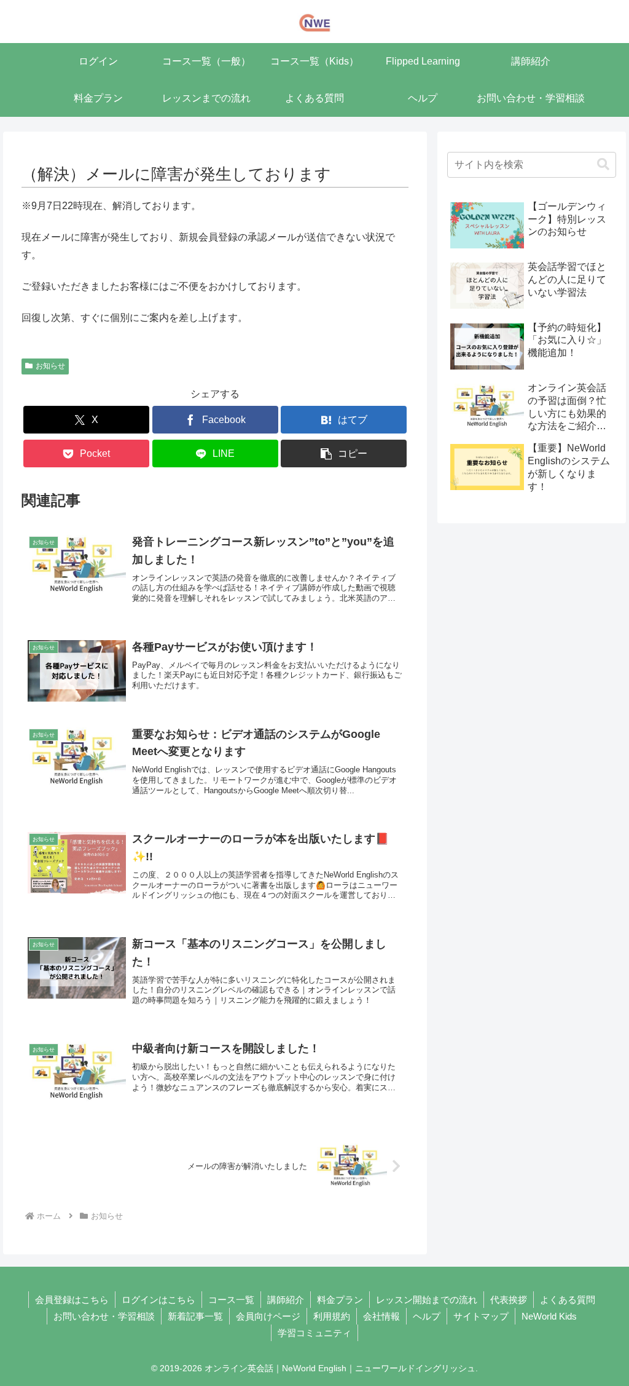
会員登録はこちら (72, 1299)
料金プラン (340, 1299)
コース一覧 (231, 1299)
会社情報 (381, 1316)
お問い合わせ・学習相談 (104, 1316)
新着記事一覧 (195, 1316)
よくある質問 (567, 1299)
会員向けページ (268, 1316)
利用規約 (331, 1316)
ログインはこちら (158, 1299)
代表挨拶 (508, 1299)
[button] (344, 453)
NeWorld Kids (549, 1316)
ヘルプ (426, 1316)
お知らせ (50, 366)
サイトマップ (481, 1316)
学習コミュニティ (314, 1333)
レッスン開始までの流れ (426, 1299)
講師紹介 (285, 1299)
